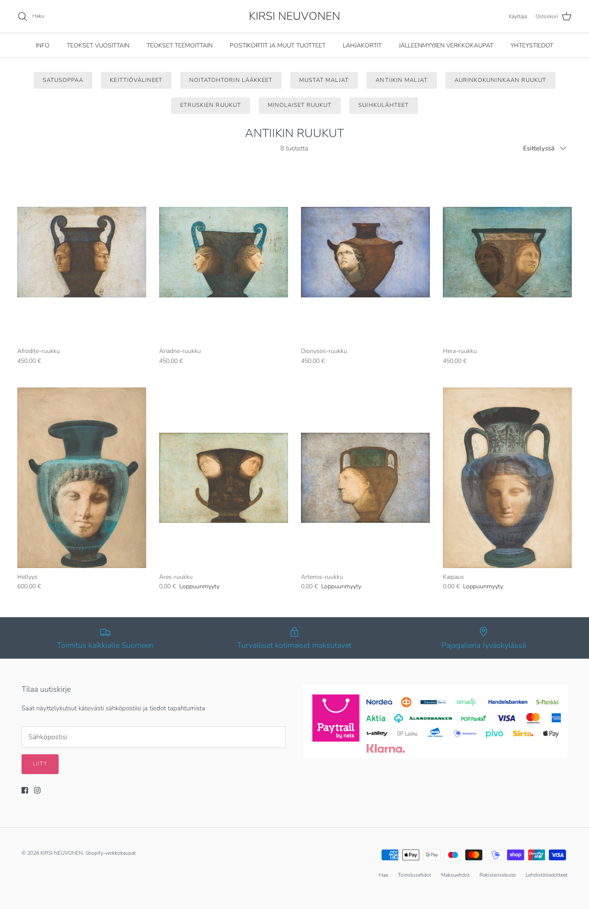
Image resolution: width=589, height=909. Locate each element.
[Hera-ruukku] (507, 252)
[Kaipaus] (507, 477)
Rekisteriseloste (497, 875)
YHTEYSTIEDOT (532, 45)
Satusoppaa (63, 80)
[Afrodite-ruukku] (81, 252)
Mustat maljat (324, 80)
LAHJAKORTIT (362, 45)
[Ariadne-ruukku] (223, 252)
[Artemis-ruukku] (365, 477)
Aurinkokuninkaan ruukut (500, 80)
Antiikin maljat (402, 80)
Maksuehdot (455, 875)
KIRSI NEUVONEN (62, 853)
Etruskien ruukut (210, 105)
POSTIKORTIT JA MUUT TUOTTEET (278, 45)
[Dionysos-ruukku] (365, 252)
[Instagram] (37, 790)
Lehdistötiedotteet (546, 875)
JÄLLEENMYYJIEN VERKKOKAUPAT (446, 45)
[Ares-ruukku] (223, 477)
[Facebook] (25, 790)
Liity (40, 764)
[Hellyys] (81, 477)
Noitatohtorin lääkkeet (231, 80)
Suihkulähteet (383, 105)
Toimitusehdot (414, 875)
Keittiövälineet (136, 80)
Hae (383, 875)
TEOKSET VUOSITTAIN (98, 45)
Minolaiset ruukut (300, 105)
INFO (43, 45)
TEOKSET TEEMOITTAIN (180, 45)
